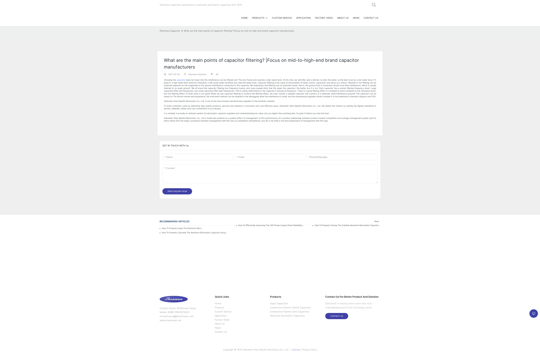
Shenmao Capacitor (170, 30)
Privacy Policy (309, 349)
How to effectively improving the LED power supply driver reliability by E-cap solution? (271, 225)
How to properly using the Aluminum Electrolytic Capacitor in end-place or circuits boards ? (183, 228)
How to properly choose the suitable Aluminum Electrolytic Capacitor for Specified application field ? (347, 225)
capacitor (181, 80)
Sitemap (296, 349)
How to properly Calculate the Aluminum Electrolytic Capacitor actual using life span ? (194, 232)
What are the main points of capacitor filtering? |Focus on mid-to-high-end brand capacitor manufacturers (239, 30)
